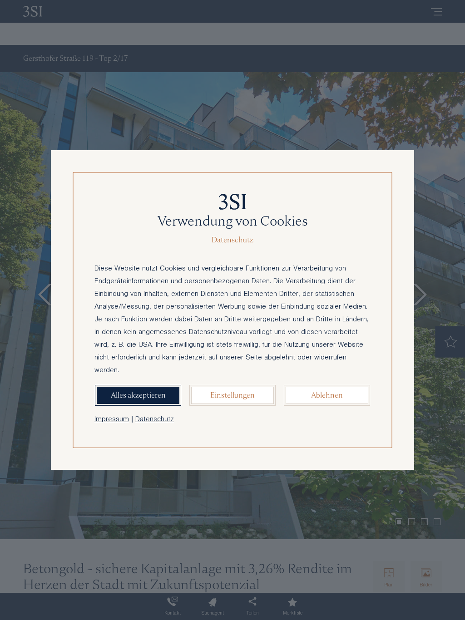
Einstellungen (232, 395)
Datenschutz (154, 419)
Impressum (111, 419)
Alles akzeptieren (138, 395)
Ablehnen (327, 395)
